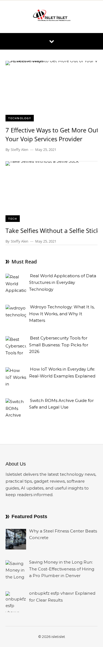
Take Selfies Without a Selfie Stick (52, 230)
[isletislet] (51, 17)
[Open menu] (51, 41)
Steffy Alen (19, 149)
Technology (19, 118)
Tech (12, 219)
